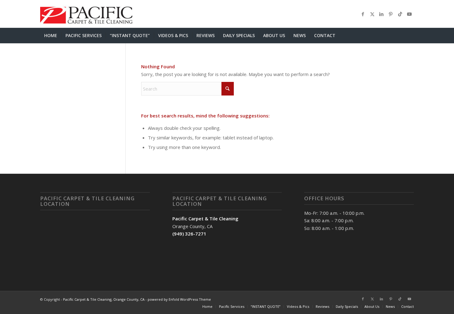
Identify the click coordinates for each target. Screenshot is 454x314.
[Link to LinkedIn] (381, 14)
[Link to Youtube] (409, 14)
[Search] (410, 35)
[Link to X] (372, 14)
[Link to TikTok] (400, 14)
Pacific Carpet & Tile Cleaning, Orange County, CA (104, 299)
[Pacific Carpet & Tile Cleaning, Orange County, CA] (86, 14)
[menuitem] (50, 35)
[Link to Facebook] (363, 14)
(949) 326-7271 (189, 234)
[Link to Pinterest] (390, 14)
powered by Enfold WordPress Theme (179, 299)
